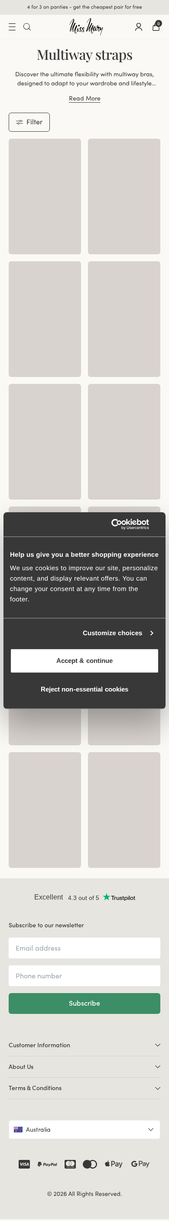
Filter (34, 121)
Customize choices (113, 633)
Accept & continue (84, 660)
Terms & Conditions (35, 1088)
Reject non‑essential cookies (85, 689)
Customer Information (39, 1045)
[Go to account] (138, 27)
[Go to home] (86, 27)
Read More (85, 98)
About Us (21, 1067)
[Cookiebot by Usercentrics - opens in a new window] (121, 524)
